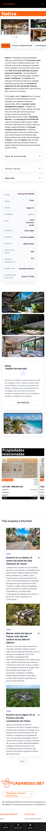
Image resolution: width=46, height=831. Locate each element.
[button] (42, 4)
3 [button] (9, 33)
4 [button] (12, 33)
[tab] (5, 45)
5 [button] (16, 33)
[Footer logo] (23, 783)
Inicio (2, 819)
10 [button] (16, 37)
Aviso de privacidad (33, 819)
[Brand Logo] (9, 4)
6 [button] (19, 33)
